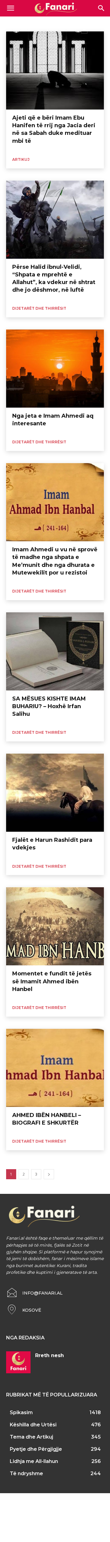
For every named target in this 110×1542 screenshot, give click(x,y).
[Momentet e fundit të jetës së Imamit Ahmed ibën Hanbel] (55, 926)
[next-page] (49, 1174)
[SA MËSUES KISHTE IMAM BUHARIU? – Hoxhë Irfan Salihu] (55, 651)
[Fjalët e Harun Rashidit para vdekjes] (55, 793)
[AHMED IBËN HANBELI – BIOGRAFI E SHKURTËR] (55, 1068)
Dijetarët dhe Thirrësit (39, 308)
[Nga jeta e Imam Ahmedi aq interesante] (55, 369)
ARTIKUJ (21, 159)
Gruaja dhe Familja (24, 29)
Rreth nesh (49, 1355)
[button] (101, 8)
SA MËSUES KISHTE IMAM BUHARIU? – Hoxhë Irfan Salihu (49, 706)
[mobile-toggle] (10, 8)
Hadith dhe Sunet (61, 29)
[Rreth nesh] (18, 1362)
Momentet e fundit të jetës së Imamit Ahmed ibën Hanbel (51, 981)
